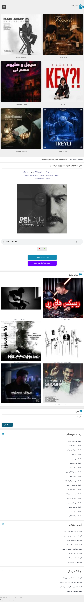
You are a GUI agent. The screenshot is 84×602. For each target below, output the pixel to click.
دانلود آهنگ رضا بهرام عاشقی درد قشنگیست (70, 582)
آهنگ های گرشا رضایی (75, 516)
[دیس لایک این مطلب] (39, 249)
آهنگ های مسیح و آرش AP (73, 494)
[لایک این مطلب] (44, 249)
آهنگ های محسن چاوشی (74, 485)
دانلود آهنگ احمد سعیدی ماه (74, 540)
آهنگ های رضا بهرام (75, 463)
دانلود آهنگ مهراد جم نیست (74, 591)
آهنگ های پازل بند (76, 512)
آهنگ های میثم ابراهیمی (74, 503)
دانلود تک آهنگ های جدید (42, 263)
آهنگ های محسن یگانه (74, 490)
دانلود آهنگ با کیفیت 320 (42, 257)
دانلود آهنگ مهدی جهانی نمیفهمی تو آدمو (71, 587)
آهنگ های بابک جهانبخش (74, 450)
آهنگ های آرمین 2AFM (74, 441)
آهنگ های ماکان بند (75, 476)
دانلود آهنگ (72, 159)
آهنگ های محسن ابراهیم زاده (73, 481)
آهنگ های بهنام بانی (75, 454)
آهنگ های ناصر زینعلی (75, 507)
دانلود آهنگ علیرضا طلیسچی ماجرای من (71, 536)
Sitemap (17, 598)
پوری (32, 172)
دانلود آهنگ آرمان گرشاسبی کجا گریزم (72, 549)
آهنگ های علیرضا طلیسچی (73, 472)
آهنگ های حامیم (76, 459)
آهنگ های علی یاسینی (75, 468)
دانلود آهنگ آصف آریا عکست (74, 558)
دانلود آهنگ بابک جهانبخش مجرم (73, 532)
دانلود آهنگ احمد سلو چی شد (74, 545)
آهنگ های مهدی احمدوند (74, 498)
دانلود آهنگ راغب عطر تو (75, 554)
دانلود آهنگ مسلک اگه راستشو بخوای (72, 578)
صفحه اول (80, 159)
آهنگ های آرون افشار (75, 446)
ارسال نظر (7, 425)
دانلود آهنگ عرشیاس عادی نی (74, 562)
